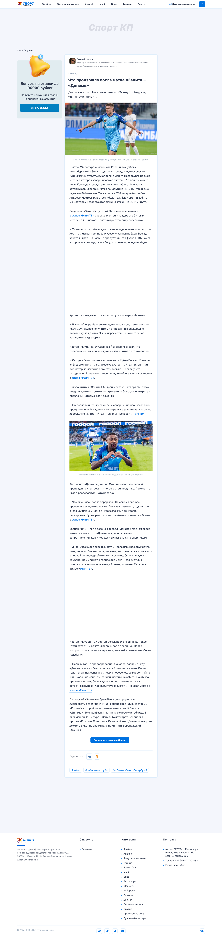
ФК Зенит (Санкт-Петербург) (130, 770)
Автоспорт (130, 881)
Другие (128, 909)
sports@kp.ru (181, 865)
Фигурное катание (68, 4)
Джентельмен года (183, 4)
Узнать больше (39, 107)
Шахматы (129, 886)
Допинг (128, 899)
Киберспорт (131, 890)
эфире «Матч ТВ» (83, 377)
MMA (102, 4)
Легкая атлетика (133, 904)
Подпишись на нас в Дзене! (109, 740)
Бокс (114, 4)
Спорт (20, 50)
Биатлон (128, 895)
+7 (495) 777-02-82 (187, 860)
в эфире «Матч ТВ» (81, 215)
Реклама (87, 849)
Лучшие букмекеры (135, 918)
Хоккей (89, 4)
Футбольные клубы (96, 770)
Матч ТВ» (138, 413)
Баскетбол (130, 867)
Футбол (46, 4)
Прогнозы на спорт (135, 913)
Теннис (127, 4)
